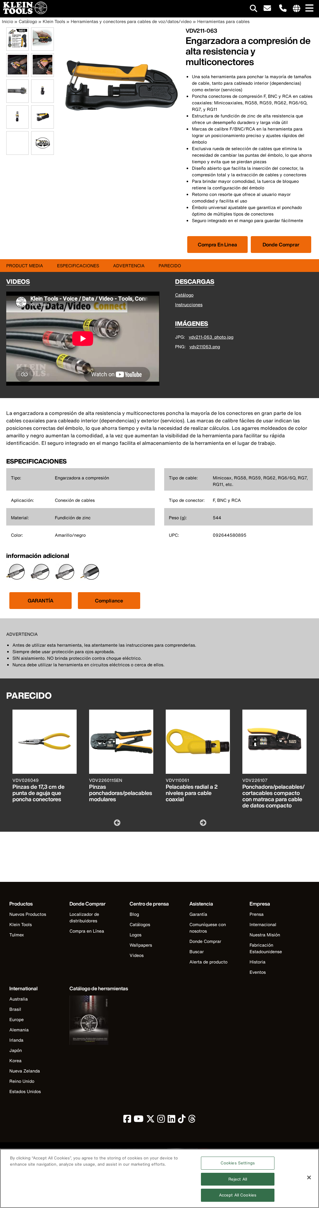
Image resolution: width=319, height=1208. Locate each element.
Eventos (258, 972)
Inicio (7, 21)
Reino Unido (21, 1081)
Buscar (196, 951)
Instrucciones (188, 304)
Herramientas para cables (223, 21)
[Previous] (116, 822)
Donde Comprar (281, 244)
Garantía (198, 914)
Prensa (257, 914)
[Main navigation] (308, 8)
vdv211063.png (204, 346)
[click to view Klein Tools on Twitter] (150, 1120)
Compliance (109, 600)
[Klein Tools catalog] (98, 1021)
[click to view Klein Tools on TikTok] (182, 1120)
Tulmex (16, 934)
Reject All (237, 1179)
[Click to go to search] (253, 9)
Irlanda (16, 1040)
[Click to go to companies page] (296, 9)
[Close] (309, 1177)
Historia (257, 961)
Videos (137, 955)
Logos (135, 934)
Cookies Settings (238, 1163)
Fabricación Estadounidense (266, 948)
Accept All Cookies (237, 1195)
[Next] (202, 822)
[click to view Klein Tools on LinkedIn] (171, 1120)
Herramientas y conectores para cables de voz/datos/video (131, 21)
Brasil (15, 1009)
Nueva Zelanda (24, 1071)
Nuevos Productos (27, 914)
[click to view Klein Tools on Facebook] (127, 1120)
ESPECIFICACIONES (78, 265)
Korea (15, 1060)
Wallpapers (141, 945)
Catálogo (28, 21)
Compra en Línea (86, 931)
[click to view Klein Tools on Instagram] (161, 1120)
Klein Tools (54, 21)
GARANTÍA (40, 600)
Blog (134, 914)
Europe (16, 1019)
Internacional (263, 924)
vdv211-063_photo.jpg (211, 337)
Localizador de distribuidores (84, 917)
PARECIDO (170, 265)
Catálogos (140, 924)
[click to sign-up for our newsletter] (267, 8)
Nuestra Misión (265, 934)
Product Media (24, 265)
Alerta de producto (208, 961)
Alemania (19, 1029)
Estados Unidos (25, 1091)
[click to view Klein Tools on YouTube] (139, 1120)
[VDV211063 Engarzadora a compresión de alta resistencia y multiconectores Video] (8, 143)
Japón (15, 1050)
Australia (18, 999)
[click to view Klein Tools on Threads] (192, 1120)
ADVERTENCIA (129, 265)
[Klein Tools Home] (23, 12)
